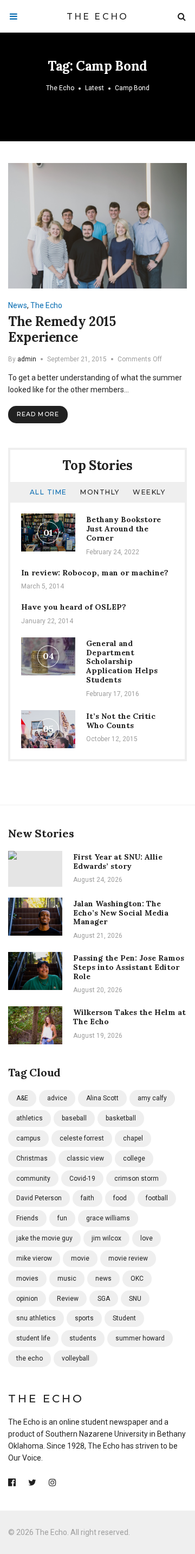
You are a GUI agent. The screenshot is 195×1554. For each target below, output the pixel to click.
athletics (29, 1118)
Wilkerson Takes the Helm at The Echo (129, 1016)
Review (68, 1298)
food (120, 1198)
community (33, 1178)
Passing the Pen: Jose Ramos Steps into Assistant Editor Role (128, 967)
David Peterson (39, 1198)
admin (26, 359)
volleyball (75, 1358)
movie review (128, 1258)
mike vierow (34, 1258)
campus (28, 1138)
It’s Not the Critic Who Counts (120, 720)
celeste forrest (82, 1138)
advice (57, 1098)
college (134, 1158)
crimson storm (136, 1178)
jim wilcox (106, 1238)
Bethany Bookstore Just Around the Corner (123, 529)
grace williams (108, 1218)
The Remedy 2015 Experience (62, 329)
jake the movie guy (44, 1238)
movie (80, 1258)
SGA (104, 1298)
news (103, 1278)
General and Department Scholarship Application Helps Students (122, 661)
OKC (137, 1278)
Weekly (149, 492)
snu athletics (36, 1318)
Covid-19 (82, 1178)
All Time (48, 492)
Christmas (32, 1158)
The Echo (98, 16)
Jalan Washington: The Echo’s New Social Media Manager (120, 913)
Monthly (100, 492)
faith (87, 1198)
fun (62, 1218)
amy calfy (152, 1098)
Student (124, 1318)
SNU (135, 1298)
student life (33, 1338)
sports (84, 1318)
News (17, 305)
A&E (22, 1098)
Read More (38, 414)
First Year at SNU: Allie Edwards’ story (117, 861)
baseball (74, 1118)
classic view (85, 1158)
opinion (27, 1298)
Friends (27, 1218)
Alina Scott (102, 1098)
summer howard (140, 1338)
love (146, 1238)
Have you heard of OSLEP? (73, 607)
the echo (29, 1358)
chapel (133, 1138)
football (157, 1198)
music (66, 1278)
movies (27, 1278)
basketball (121, 1118)
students (82, 1338)
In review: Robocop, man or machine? (94, 573)
